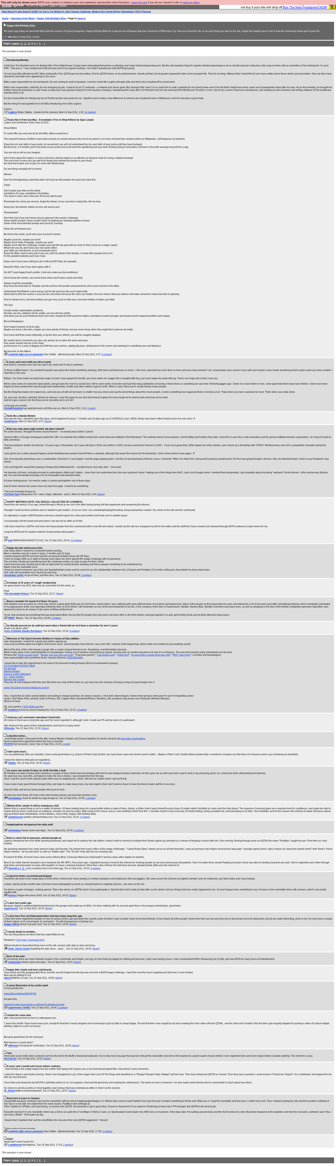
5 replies (95, 868)
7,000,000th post (30, 706)
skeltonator (14, 830)
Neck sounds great (28, 655)
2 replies (86, 575)
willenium (13, 1045)
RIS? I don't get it (182, 655)
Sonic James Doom (19, 948)
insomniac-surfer (14, 575)
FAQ (138, 11)
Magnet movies (12, 671)
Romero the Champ (14, 679)
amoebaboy (14, 798)
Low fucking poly (106, 655)
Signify (12, 763)
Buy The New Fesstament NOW (305, 7)
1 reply (91, 408)
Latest (15, 43)
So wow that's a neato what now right (150, 655)
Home (5, 18)
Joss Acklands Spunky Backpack (23, 631)
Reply (48, 421)
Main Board (8, 11)
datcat (8, 978)
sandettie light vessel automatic (25, 354)
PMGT (11, 618)
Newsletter (128, 11)
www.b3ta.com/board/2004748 (20, 993)
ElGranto (9, 728)
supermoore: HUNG (19, 1007)
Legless (12, 112)
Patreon (146, 11)
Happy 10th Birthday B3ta (51, 18)
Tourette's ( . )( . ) (17, 868)
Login (53, 5)
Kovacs (12, 895)
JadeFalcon (11, 421)
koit (10, 540)
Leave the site (139, 2)
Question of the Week (23, 18)
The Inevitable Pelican (17, 593)
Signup (62, 5)
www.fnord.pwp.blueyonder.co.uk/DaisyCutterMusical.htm (34, 1004)
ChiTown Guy (12, 494)
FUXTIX (9, 744)
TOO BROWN (75, 657)
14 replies (90, 112)
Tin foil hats (10, 668)
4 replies (55, 618)
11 (25, 43)
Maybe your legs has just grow (57, 655)
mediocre (13, 709)
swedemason (15, 817)
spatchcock (11, 908)
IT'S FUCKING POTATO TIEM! (19, 666)
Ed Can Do (10, 1058)
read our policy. (191, 2)
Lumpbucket (15, 1144)
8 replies (106, 354)
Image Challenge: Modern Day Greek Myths (96, 11)
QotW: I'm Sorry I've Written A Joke (51, 11)
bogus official (12, 924)
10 (29, 43)
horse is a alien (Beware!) (17, 674)
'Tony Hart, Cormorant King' (30, 940)
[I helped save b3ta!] (5, 37)
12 (21, 43)
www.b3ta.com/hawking (132, 738)
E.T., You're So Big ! (14, 676)
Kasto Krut (123, 655)
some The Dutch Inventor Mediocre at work (26, 687)
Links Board (23, 11)
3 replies (107, 1131)
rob (9, 37)
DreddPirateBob (14, 408)
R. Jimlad (10, 1090)
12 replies (76, 540)
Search (82, 18)
